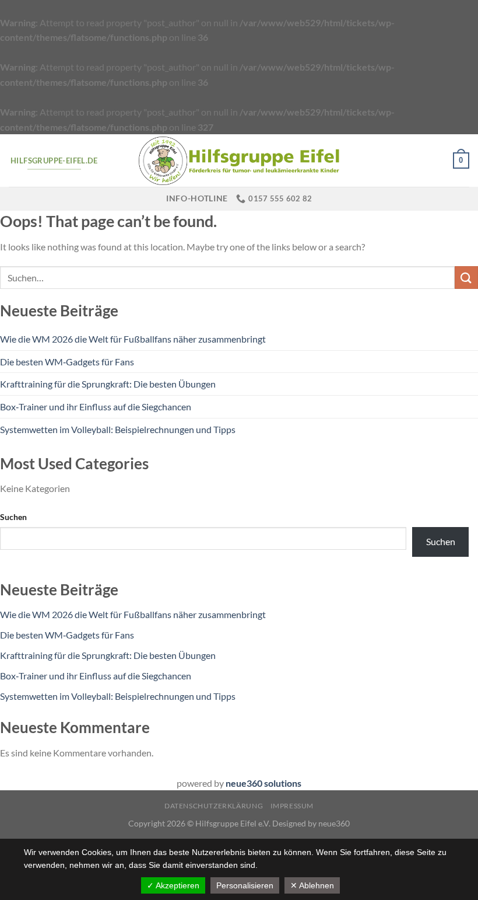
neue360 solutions (263, 783)
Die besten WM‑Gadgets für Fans (67, 361)
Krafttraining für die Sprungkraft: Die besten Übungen (108, 383)
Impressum (292, 805)
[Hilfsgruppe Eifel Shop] (239, 161)
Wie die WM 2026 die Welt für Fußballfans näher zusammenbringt (133, 338)
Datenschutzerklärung (213, 805)
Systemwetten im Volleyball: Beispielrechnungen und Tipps (118, 429)
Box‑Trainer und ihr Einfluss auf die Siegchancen (95, 406)
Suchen (13, 517)
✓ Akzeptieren (173, 885)
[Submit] (466, 277)
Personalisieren (244, 885)
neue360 (334, 823)
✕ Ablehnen (312, 885)
